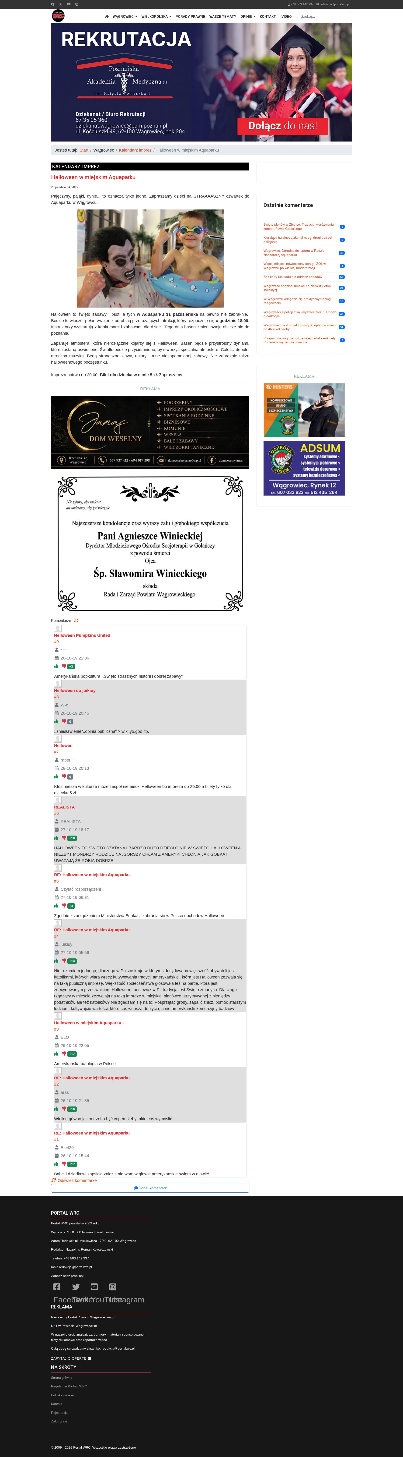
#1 (56, 1139)
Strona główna (61, 1377)
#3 (56, 1029)
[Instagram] (76, 4)
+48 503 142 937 (302, 4)
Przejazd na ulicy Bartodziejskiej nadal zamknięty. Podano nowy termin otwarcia (300, 340)
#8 (56, 697)
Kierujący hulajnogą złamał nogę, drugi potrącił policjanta (298, 240)
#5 (56, 881)
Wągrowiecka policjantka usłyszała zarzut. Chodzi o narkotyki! (300, 314)
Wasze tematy (222, 16)
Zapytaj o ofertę (69, 1358)
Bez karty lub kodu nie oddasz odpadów (293, 277)
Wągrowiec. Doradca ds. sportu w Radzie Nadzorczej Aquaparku (294, 253)
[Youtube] (69, 4)
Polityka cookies (63, 1395)
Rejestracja (59, 1412)
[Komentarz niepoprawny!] (64, 666)
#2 (56, 1084)
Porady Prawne (190, 16)
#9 (56, 641)
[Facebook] (52, 4)
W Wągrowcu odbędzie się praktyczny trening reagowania (297, 301)
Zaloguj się (59, 1421)
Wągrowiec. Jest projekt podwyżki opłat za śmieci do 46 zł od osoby (300, 327)
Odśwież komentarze (76, 1180)
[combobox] (325, 16)
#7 (56, 752)
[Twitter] (60, 4)
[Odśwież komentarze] (76, 621)
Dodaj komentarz (153, 1188)
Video (286, 16)
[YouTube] (98, 1288)
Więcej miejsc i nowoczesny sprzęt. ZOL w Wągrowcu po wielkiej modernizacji (295, 266)
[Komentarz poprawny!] (56, 666)
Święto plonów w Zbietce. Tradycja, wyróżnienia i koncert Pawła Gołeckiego (299, 226)
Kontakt (268, 16)
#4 (56, 936)
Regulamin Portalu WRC (69, 1386)
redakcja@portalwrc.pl (335, 4)
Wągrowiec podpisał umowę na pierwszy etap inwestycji (297, 288)
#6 (56, 813)
